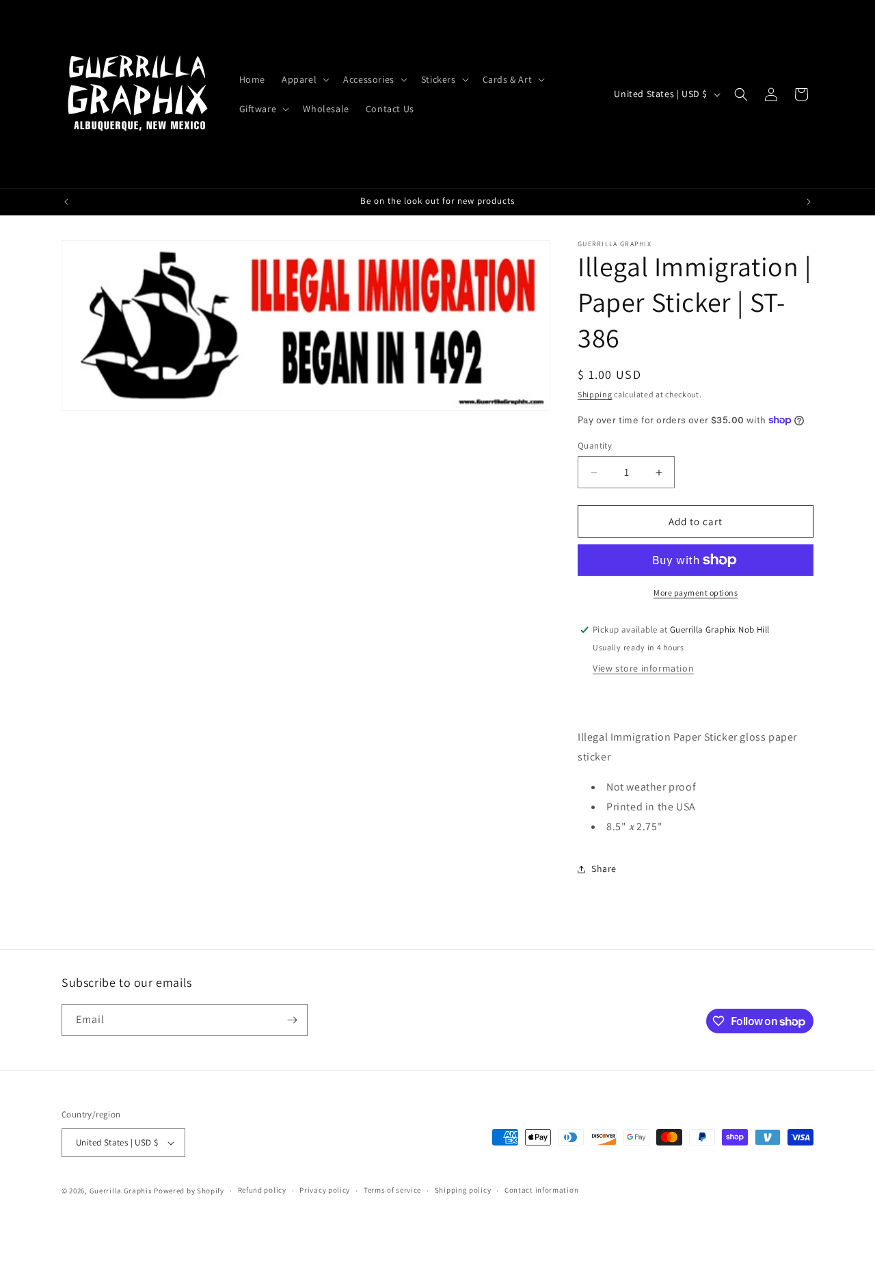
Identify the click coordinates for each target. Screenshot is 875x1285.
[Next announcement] (809, 202)
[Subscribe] (292, 1020)
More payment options (696, 592)
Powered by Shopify (189, 1190)
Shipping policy (463, 1190)
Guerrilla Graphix (121, 1190)
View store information (643, 668)
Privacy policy (324, 1190)
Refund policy (262, 1190)
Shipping (595, 394)
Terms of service (392, 1190)
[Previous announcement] (66, 202)
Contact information (541, 1190)
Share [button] (604, 868)
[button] (304, 79)
